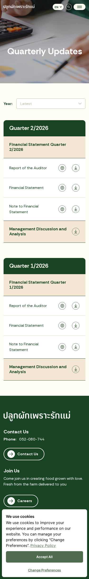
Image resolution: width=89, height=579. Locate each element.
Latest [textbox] (26, 103)
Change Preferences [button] (44, 570)
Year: (8, 103)
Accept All (44, 557)
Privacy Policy (43, 545)
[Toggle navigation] (79, 7)
